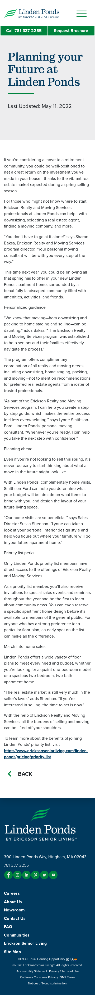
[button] (42, 13)
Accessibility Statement (31, 971)
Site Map (12, 951)
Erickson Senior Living (25, 943)
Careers (12, 893)
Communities (16, 935)
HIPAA (22, 959)
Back (25, 774)
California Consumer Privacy (39, 977)
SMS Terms (67, 977)
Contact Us (14, 918)
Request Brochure (71, 30)
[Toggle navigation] (81, 13)
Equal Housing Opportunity (47, 959)
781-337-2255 (24, 30)
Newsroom (14, 910)
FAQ (8, 926)
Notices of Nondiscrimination (47, 983)
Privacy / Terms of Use (64, 971)
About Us (13, 901)
